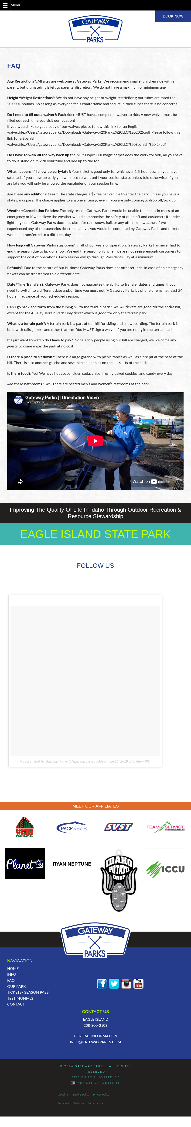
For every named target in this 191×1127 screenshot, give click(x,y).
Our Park (16, 986)
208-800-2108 (95, 1025)
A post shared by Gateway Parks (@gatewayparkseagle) (61, 761)
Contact (16, 1004)
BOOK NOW (173, 16)
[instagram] (126, 983)
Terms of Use (95, 1103)
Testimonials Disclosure (71, 1103)
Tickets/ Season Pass (28, 992)
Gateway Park (89, 1066)
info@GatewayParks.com (95, 1042)
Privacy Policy (101, 1094)
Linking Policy (81, 1094)
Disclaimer (63, 1094)
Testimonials (20, 998)
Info (11, 974)
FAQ (11, 980)
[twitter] (114, 983)
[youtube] (138, 983)
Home (13, 969)
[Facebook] (102, 983)
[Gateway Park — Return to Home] (95, 28)
